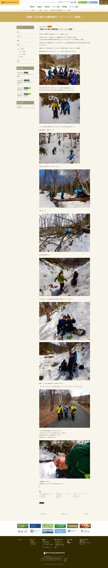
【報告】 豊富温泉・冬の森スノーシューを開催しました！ (46, 494)
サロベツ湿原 (56, 6)
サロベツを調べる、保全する (47, 545)
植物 (18, 44)
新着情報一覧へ (64, 513)
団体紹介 (32, 6)
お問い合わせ (82, 541)
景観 (18, 61)
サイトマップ (45, 2)
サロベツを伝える (46, 542)
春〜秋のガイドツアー (59, 541)
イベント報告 (22, 54)
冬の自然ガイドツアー (59, 542)
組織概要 (32, 541)
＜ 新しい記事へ (42, 513)
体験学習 (47, 6)
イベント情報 (20, 49)
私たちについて (32, 539)
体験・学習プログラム (59, 539)
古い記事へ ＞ (87, 513)
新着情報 (68, 542)
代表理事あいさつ (33, 542)
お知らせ (19, 36)
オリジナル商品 (74, 6)
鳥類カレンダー (94, 2)
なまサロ (21, 56)
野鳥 (18, 32)
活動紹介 (39, 6)
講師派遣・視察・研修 (59, 544)
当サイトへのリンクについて (85, 542)
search (72, 2)
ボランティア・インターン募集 (60, 546)
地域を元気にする (46, 541)
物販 (68, 541)
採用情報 (64, 6)
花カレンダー (83, 2)
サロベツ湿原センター (53, 2)
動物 (18, 40)
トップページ (39, 2)
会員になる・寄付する (84, 539)
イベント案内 (22, 51)
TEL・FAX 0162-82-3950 (66, 560)
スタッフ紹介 (32, 544)
